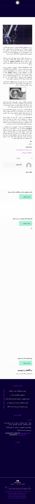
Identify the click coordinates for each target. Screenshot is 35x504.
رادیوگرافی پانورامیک (27, 152)
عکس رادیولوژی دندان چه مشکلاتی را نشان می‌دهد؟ (20, 192)
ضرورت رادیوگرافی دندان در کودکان (17, 391)
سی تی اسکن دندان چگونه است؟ (24, 149)
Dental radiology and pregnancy (17, 498)
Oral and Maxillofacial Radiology (17, 494)
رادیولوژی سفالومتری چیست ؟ (17, 395)
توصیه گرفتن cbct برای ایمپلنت (25, 358)
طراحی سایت (22, 484)
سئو (17, 484)
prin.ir (30, 144)
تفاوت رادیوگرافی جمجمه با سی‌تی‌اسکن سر (17, 402)
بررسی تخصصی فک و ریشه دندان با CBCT (17, 406)
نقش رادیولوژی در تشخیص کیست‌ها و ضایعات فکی (18, 398)
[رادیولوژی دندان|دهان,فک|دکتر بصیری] (17, 2)
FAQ (15, 491)
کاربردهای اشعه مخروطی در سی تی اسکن (22, 218)
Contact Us (27, 491)
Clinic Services (9, 491)
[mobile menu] (3, 2)
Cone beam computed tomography (17, 496)
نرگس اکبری (19, 164)
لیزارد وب (12, 484)
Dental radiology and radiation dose (17, 493)
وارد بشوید (18, 373)
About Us (20, 491)
